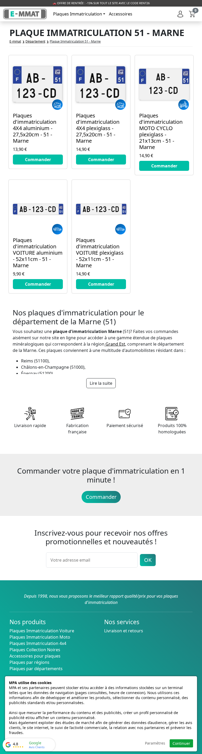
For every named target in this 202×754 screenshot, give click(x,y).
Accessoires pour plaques (34, 656)
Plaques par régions (29, 662)
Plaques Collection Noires (34, 650)
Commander (101, 496)
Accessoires (120, 14)
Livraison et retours (123, 631)
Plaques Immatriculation (77, 14)
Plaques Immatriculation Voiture (41, 631)
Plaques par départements (36, 668)
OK (148, 559)
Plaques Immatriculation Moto (39, 637)
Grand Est (114, 344)
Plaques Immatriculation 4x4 (37, 643)
